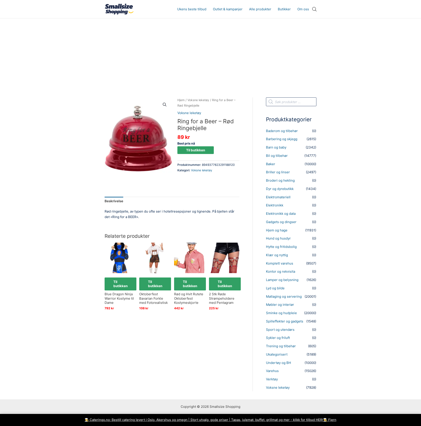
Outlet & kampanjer (228, 9)
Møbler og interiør (280, 304)
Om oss (303, 9)
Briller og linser (278, 172)
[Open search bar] (314, 9)
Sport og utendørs (280, 330)
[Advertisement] (210, 51)
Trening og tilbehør (281, 346)
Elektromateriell (278, 197)
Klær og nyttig (277, 255)
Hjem (181, 100)
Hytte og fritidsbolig (281, 247)
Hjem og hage (276, 230)
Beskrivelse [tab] (114, 201)
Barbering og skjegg (281, 139)
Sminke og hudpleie (281, 313)
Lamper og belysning (282, 280)
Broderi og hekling (280, 180)
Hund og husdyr (278, 238)
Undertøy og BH (278, 363)
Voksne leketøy (198, 100)
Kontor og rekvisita (280, 271)
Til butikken (195, 150)
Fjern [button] (332, 420)
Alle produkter (260, 9)
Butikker (284, 9)
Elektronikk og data (281, 213)
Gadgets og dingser (281, 222)
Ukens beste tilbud (191, 9)
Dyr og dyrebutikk (280, 189)
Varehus (272, 371)
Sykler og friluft (278, 338)
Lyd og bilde (275, 288)
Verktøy (272, 379)
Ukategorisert (276, 354)
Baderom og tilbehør (282, 131)
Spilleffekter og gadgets (284, 321)
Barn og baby (276, 147)
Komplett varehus (279, 263)
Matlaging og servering (284, 296)
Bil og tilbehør (277, 156)
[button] (165, 105)
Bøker (270, 164)
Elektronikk (274, 205)
